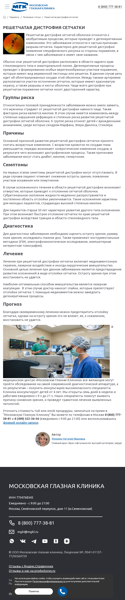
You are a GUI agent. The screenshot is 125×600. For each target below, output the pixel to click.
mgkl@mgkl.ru (27, 532)
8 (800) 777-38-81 (110, 6)
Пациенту (14, 17)
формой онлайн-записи (20, 422)
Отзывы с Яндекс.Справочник (31, 566)
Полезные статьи (32, 17)
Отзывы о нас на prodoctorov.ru (32, 570)
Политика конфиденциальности (49, 581)
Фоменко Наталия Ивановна (68, 438)
